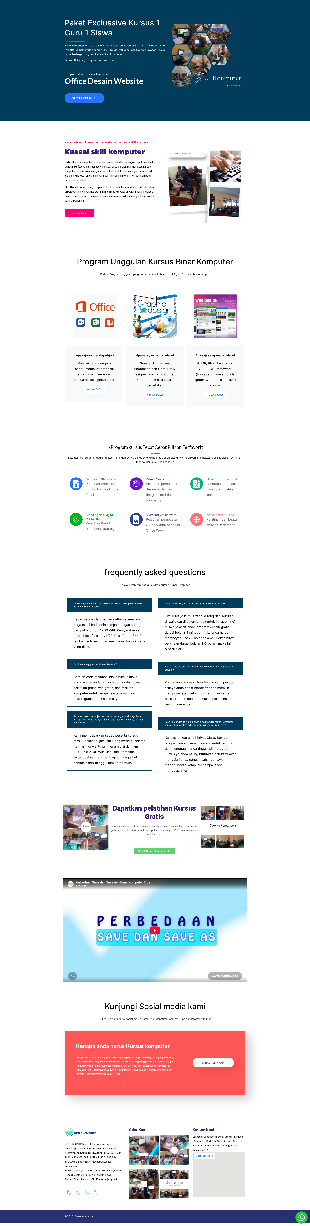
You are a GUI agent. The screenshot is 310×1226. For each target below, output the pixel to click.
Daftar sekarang (83, 98)
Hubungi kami (79, 213)
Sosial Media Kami (213, 1062)
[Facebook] (68, 1192)
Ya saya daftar (215, 394)
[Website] (86, 1192)
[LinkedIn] (77, 1192)
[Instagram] (95, 1192)
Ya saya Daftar (95, 389)
